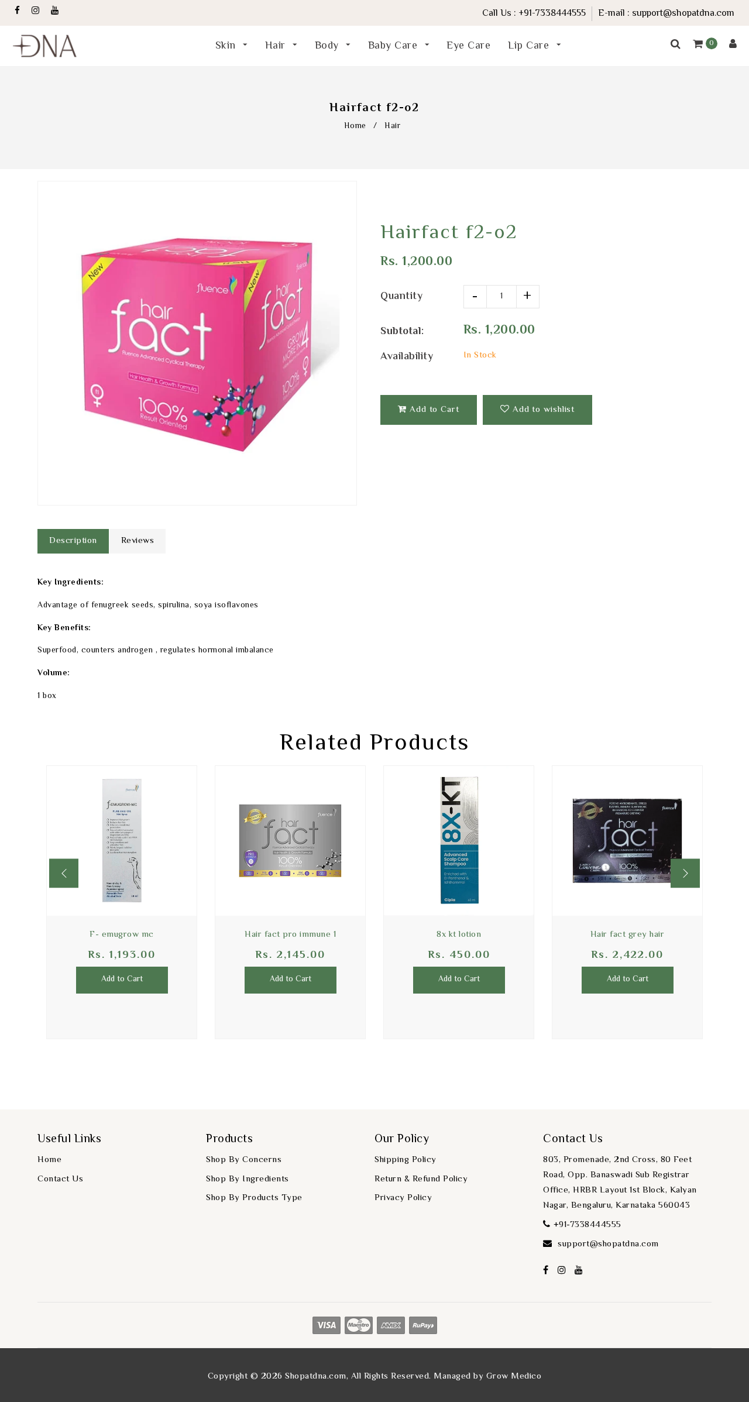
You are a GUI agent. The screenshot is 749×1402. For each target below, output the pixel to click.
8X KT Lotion (459, 934)
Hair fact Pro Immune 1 (290, 934)
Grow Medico (514, 1376)
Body (328, 46)
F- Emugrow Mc (122, 934)
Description (73, 541)
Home (355, 126)
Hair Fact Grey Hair (627, 934)
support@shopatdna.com (683, 13)
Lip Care (530, 46)
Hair (277, 46)
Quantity (401, 296)
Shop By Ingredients (247, 1179)
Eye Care (468, 46)
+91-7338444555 (552, 13)
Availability (406, 357)
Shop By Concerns (243, 1160)
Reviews (137, 541)
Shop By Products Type (254, 1198)
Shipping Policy (405, 1160)
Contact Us (60, 1179)
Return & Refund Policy (421, 1179)
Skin (227, 46)
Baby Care (394, 46)
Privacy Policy (403, 1198)
